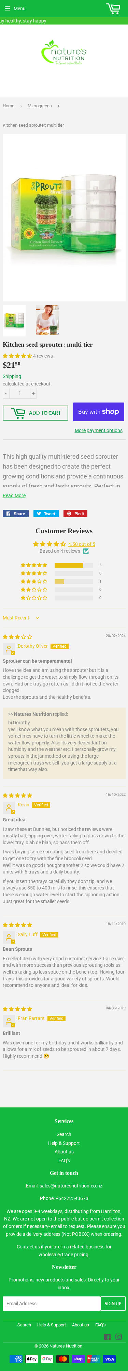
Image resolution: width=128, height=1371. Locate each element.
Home (8, 105)
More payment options (99, 430)
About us (64, 1151)
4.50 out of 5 (81, 544)
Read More (14, 495)
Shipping (12, 376)
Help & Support (64, 1143)
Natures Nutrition (65, 1346)
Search (64, 1134)
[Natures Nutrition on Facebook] (107, 1338)
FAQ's (64, 1160)
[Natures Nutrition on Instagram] (118, 1338)
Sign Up (113, 1303)
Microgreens (40, 105)
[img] (17, 637)
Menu (20, 8)
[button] (18, 356)
